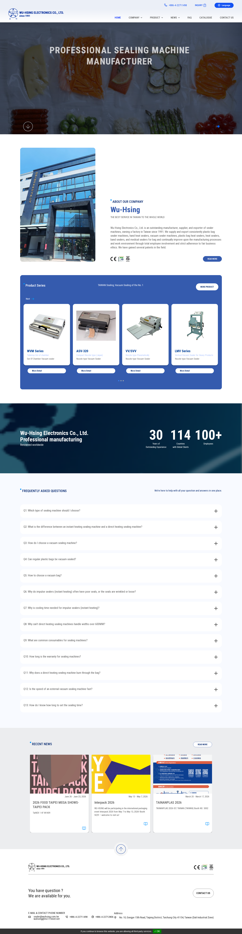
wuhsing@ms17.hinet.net (47, 919)
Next (210, 298)
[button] (207, 286)
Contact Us (227, 17)
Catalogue (205, 17)
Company (134, 17)
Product (155, 17)
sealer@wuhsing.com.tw (46, 917)
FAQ (190, 17)
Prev (32, 298)
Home (118, 17)
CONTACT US (203, 893)
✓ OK (157, 931)
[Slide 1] (218, 126)
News (174, 17)
